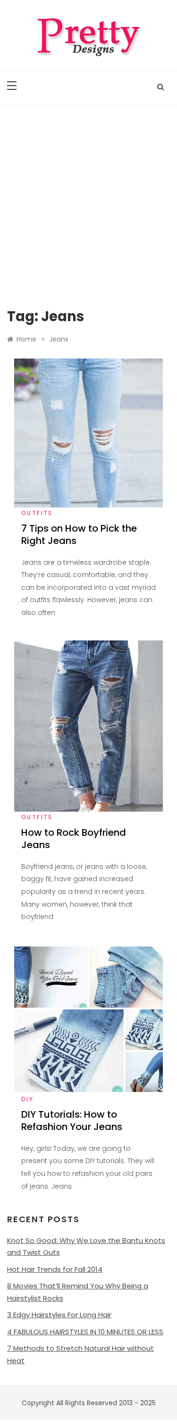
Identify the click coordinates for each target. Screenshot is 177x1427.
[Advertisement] (88, 199)
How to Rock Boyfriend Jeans (73, 838)
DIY (27, 1099)
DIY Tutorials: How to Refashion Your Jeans (71, 1120)
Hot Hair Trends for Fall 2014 (54, 1269)
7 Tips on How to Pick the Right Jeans (79, 534)
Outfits (37, 513)
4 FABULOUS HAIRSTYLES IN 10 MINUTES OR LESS (85, 1332)
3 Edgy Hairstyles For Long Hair (59, 1315)
